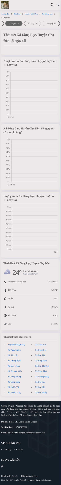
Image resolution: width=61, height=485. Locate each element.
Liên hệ (19, 449)
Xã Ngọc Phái (41, 371)
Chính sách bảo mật (9, 476)
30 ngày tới (51, 23)
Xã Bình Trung (14, 392)
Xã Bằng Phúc (41, 361)
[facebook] (2, 466)
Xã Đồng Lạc (47, 14)
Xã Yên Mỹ (40, 387)
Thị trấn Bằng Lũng (16, 345)
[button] (58, 5)
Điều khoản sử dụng (29, 476)
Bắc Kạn (17, 14)
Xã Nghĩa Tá (13, 387)
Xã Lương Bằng (42, 376)
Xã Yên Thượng (42, 366)
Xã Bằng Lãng (14, 382)
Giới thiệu (8, 449)
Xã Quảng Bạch (14, 361)
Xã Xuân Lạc (40, 345)
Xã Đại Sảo (40, 382)
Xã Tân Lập (13, 355)
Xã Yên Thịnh (14, 366)
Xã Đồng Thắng (14, 376)
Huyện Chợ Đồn (31, 14)
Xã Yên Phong (41, 392)
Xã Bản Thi (40, 355)
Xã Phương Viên (15, 371)
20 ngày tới (32, 23)
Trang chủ (5, 14)
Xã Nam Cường (14, 350)
